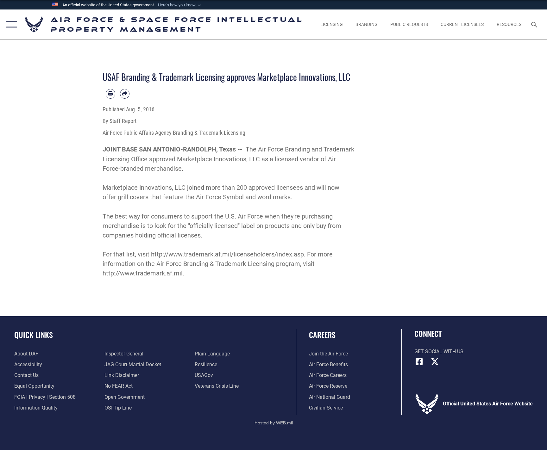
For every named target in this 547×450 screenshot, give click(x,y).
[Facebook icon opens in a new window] (419, 362)
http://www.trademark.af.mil (143, 273)
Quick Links (33, 334)
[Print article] (110, 93)
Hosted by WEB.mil (274, 422)
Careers (322, 334)
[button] (180, 5)
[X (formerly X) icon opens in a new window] (435, 362)
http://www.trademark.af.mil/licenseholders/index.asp (227, 254)
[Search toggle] (535, 24)
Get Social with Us (438, 351)
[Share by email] (124, 93)
